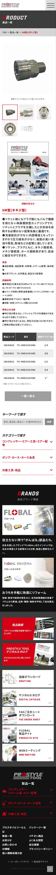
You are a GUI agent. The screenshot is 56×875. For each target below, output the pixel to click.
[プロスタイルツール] (10, 4)
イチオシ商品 (36, 836)
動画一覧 (7, 836)
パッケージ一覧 (37, 827)
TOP (4, 32)
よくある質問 (36, 840)
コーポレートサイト (19, 861)
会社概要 (34, 844)
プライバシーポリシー (41, 849)
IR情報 (6, 849)
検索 (49, 421)
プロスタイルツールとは (14, 829)
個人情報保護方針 (12, 853)
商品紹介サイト (41, 861)
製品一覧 (14, 32)
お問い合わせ (9, 844)
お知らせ (7, 840)
